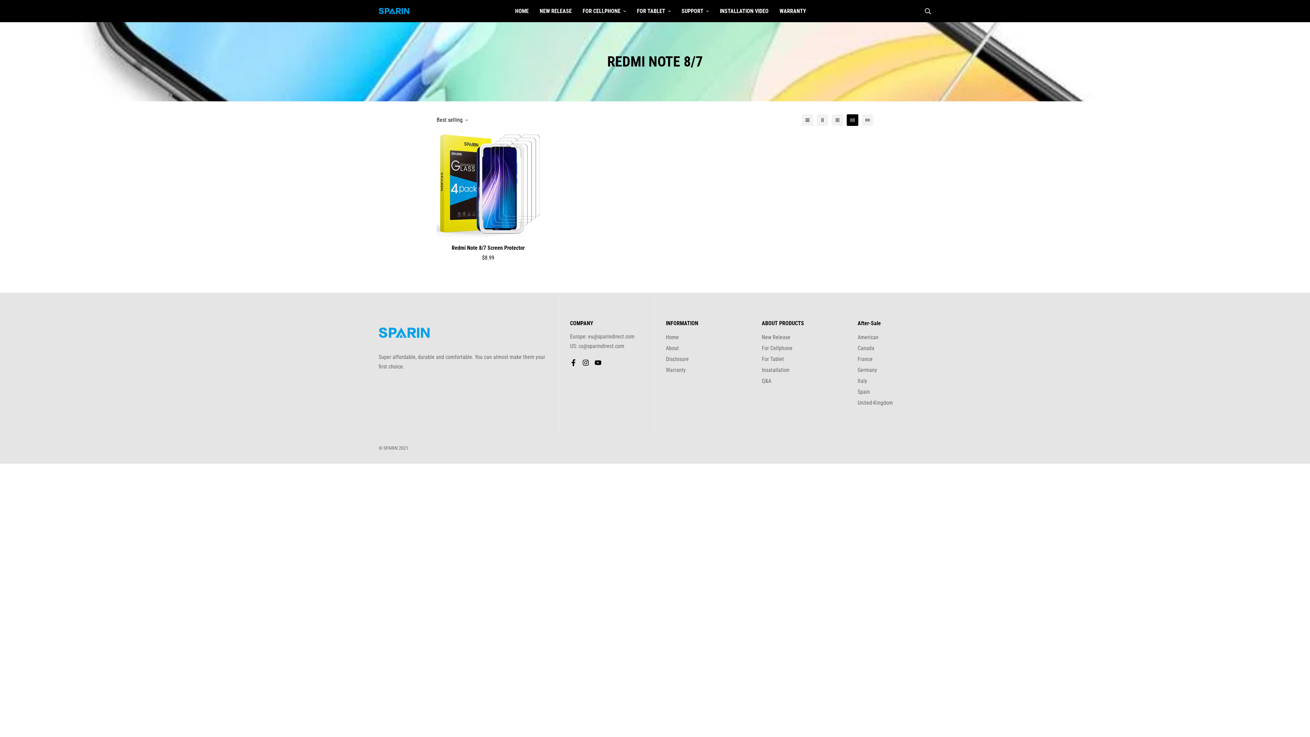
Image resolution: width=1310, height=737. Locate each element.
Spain (864, 392)
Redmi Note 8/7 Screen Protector (488, 248)
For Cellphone (602, 11)
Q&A (766, 381)
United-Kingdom (875, 403)
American (868, 337)
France (865, 359)
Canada (866, 348)
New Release (556, 11)
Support (692, 11)
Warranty (793, 11)
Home (522, 11)
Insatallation (775, 370)
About (672, 348)
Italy (862, 381)
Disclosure (677, 359)
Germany (867, 370)
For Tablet (651, 11)
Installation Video (744, 11)
